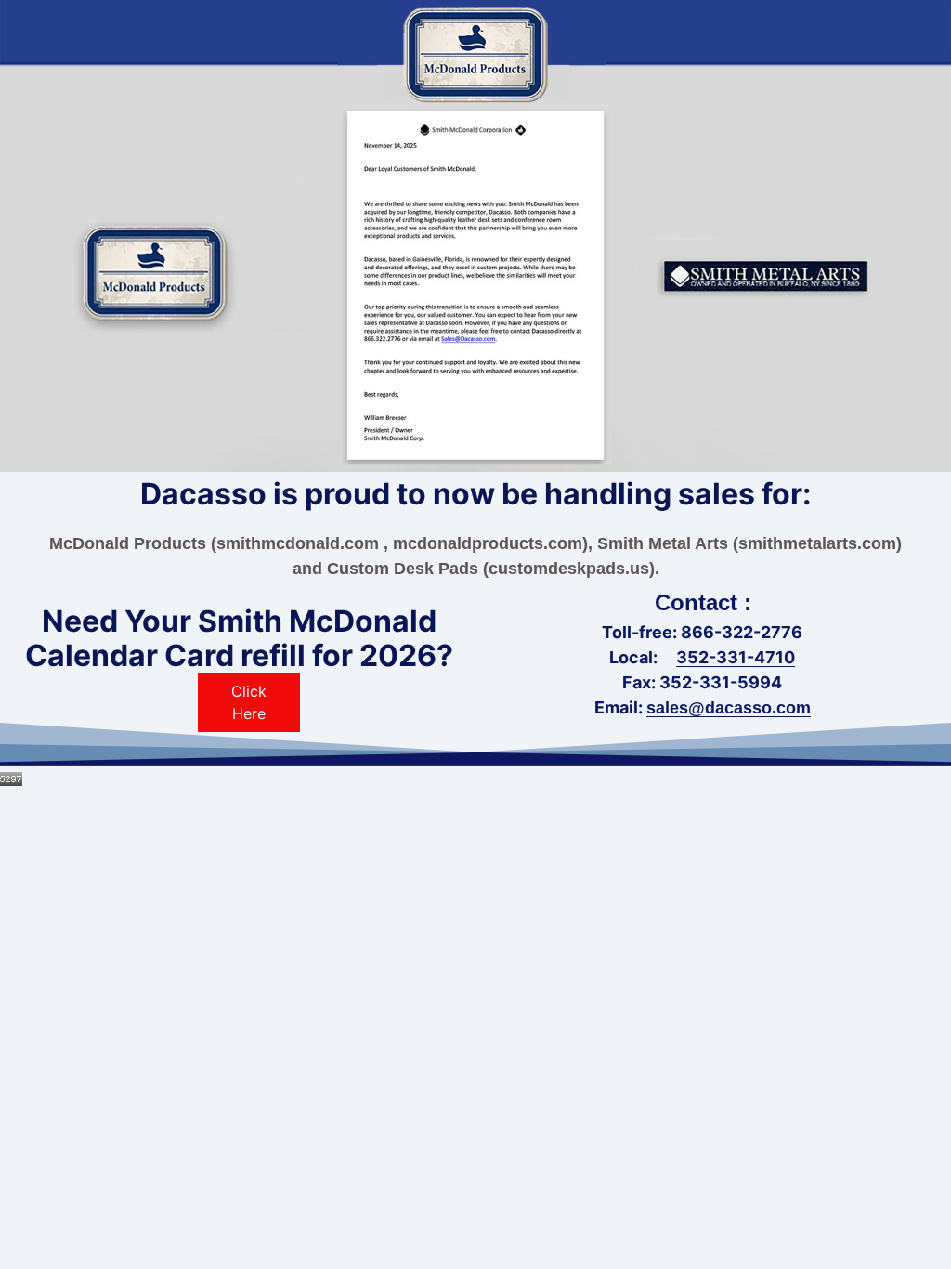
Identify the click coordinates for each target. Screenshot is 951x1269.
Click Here (249, 702)
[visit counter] (11, 777)
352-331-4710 (735, 657)
